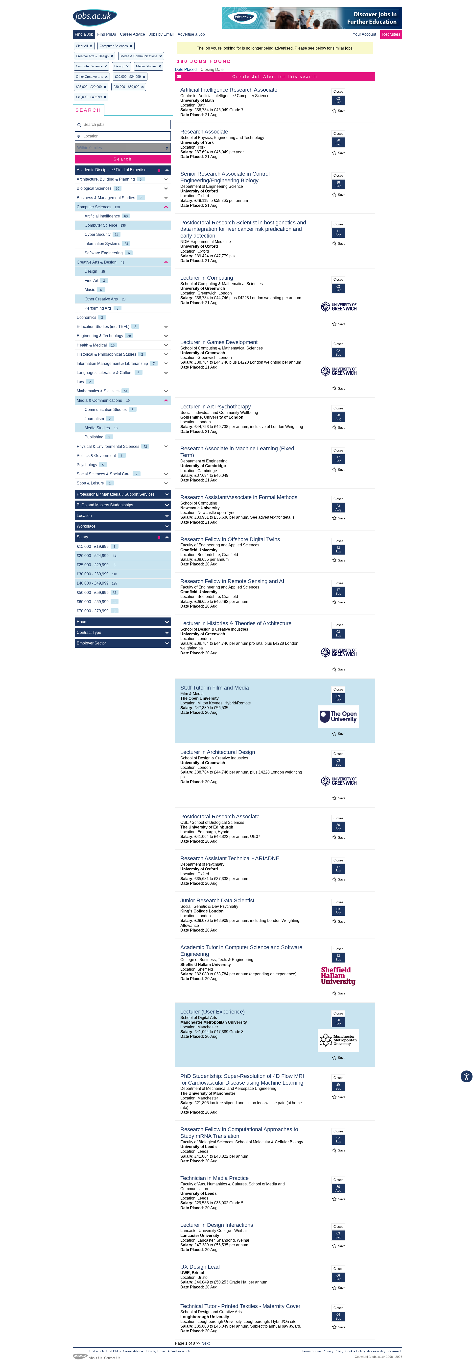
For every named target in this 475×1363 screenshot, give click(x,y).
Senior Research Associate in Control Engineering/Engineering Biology (225, 177)
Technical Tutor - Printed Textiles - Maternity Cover (240, 1306)
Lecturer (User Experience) (212, 1012)
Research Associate (204, 132)
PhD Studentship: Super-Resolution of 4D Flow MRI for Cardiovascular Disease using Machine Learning (242, 1079)
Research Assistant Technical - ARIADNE (230, 858)
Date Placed (186, 69)
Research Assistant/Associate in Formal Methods (238, 497)
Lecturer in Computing (206, 278)
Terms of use (311, 1351)
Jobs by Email (161, 34)
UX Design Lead (200, 1267)
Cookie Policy (355, 1351)
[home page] (95, 18)
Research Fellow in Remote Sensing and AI (232, 581)
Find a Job (84, 34)
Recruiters (391, 34)
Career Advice (132, 34)
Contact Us (112, 1358)
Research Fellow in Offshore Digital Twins (230, 539)
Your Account (364, 34)
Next (205, 1343)
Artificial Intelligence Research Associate (228, 90)
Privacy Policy (333, 1351)
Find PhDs (106, 34)
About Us (95, 1358)
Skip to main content (20, 4)
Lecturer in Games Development (219, 342)
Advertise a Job (191, 34)
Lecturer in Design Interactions (216, 1225)
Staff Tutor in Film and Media (214, 688)
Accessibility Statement (384, 1351)
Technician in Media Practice (214, 1178)
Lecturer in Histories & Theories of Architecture (235, 623)
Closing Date (212, 69)
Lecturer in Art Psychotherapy (215, 406)
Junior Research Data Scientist (217, 900)
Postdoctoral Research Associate (220, 816)
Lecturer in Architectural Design (217, 752)
